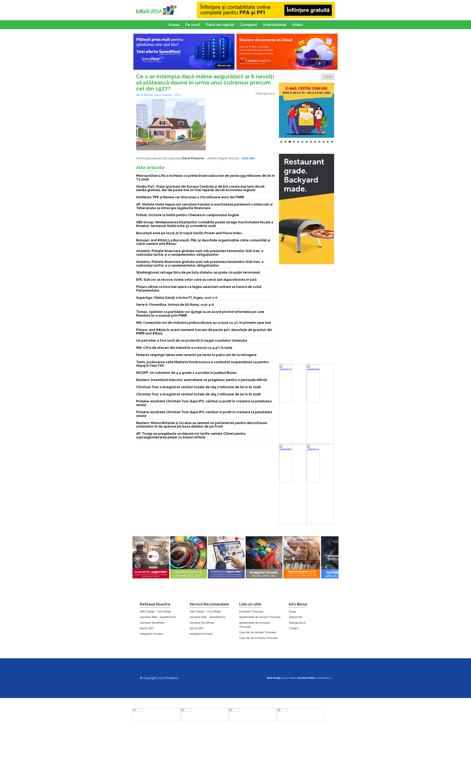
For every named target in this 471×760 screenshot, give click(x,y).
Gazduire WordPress (152, 622)
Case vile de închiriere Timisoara (258, 638)
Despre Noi (295, 617)
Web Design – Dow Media (155, 611)
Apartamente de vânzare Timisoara (259, 617)
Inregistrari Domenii (151, 633)
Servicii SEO (147, 628)
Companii (248, 24)
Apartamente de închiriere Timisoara (254, 624)
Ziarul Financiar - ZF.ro (167, 94)
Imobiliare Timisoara (251, 611)
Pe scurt (192, 24)
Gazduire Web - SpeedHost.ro (158, 617)
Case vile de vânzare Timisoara (257, 632)
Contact (293, 628)
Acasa (173, 24)
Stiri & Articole (144, 94)
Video (297, 24)
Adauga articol (297, 622)
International (274, 24)
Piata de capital (220, 24)
